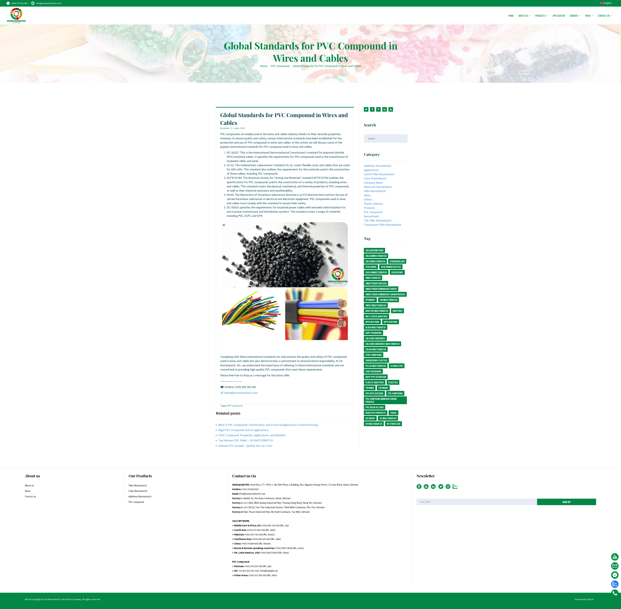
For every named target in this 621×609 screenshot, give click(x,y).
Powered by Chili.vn (584, 599)
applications (390, 321)
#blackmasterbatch (376, 255)
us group (370, 418)
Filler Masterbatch (375, 191)
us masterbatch (388, 418)
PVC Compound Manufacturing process (381, 400)
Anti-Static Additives (376, 316)
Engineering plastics (376, 360)
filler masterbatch (375, 365)
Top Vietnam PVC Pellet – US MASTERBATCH (245, 440)
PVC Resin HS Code (374, 407)
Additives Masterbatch (377, 166)
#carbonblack (397, 261)
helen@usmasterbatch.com (241, 393)
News (588, 15)
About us (523, 15)
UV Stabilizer (393, 423)
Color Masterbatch (375, 178)
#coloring (370, 266)
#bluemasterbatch (375, 261)
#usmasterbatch (388, 299)
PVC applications (374, 393)
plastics (393, 382)
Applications (371, 170)
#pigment (370, 299)
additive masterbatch (376, 310)
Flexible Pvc (396, 365)
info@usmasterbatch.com (48, 3)
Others (368, 199)
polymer (369, 387)
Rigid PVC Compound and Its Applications (243, 430)
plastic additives (374, 382)
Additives (397, 310)
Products (540, 15)
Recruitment (371, 216)
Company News (373, 182)
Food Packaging (373, 371)
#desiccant (397, 272)
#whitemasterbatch (375, 305)
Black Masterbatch (375, 327)
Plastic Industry (373, 203)
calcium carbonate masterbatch (382, 343)
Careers (574, 15)
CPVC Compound (373, 354)
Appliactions (372, 321)
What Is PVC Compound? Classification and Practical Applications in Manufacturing (268, 425)
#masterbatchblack (376, 283)
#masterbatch (373, 277)
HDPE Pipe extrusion (375, 376)
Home (511, 15)
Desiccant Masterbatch (378, 187)
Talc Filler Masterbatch (377, 220)
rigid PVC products (375, 412)
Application (559, 15)
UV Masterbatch (373, 423)
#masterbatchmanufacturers (381, 288)
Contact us (604, 15)
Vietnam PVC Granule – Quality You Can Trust (245, 446)
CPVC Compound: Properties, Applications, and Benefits (252, 435)
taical (393, 412)
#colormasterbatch (376, 272)
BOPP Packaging (373, 332)
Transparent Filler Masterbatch (382, 225)
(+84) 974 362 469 (19, 3)
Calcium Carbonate (375, 338)
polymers (383, 387)
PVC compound (280, 66)
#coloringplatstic (391, 266)
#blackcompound (374, 250)
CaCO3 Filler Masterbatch (379, 174)
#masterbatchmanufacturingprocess (385, 294)
